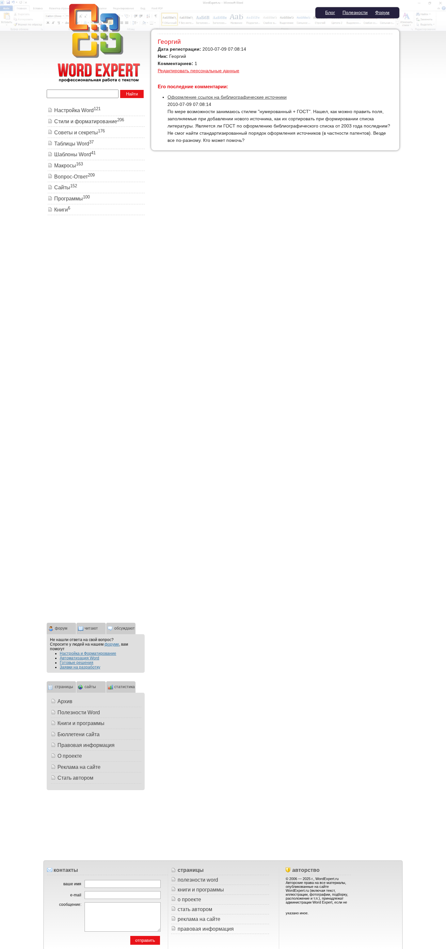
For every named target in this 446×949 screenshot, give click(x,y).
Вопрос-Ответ (74, 176)
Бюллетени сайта (78, 734)
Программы (72, 198)
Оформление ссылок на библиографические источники (227, 97)
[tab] (61, 627)
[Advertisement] (96, 320)
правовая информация (206, 929)
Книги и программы (80, 723)
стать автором (195, 909)
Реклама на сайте (79, 767)
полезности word (198, 880)
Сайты (65, 187)
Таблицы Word (74, 143)
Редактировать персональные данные (198, 70)
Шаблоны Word (75, 154)
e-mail (75, 895)
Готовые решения (76, 662)
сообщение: (70, 904)
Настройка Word (77, 110)
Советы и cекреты (79, 132)
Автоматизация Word (79, 658)
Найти (132, 94)
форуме (111, 644)
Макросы (68, 165)
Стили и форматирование (89, 121)
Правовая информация (86, 745)
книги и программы (201, 889)
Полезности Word (78, 712)
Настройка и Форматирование (88, 653)
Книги (62, 209)
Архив (64, 701)
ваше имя (72, 884)
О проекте (69, 756)
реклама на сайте (199, 919)
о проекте (189, 899)
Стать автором (75, 778)
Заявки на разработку (80, 667)
